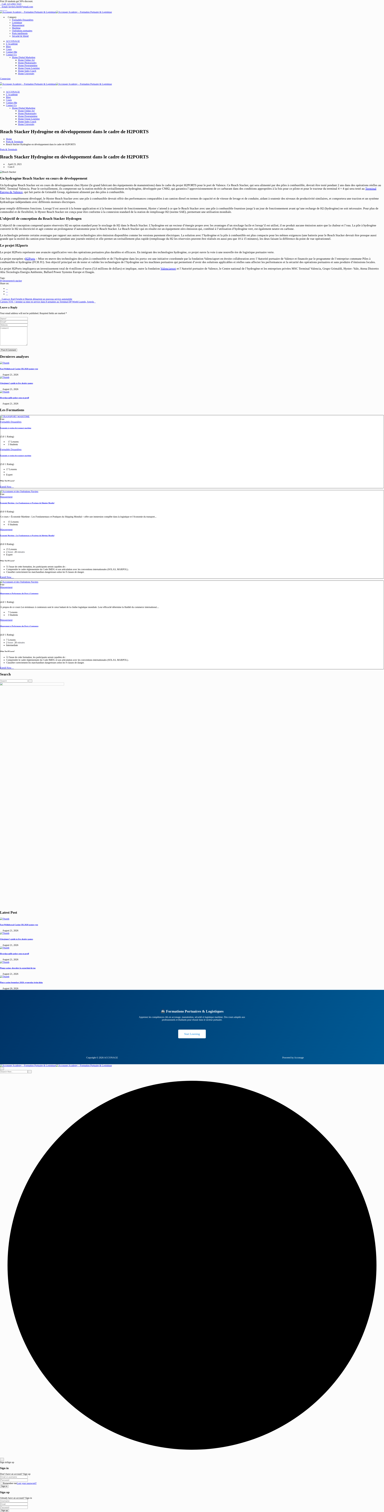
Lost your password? (27, 1483)
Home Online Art (26, 60)
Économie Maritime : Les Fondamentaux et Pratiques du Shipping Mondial (27, 503)
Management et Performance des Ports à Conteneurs (19, 593)
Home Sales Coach (27, 71)
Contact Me (11, 52)
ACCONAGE (13, 41)
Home (9, 139)
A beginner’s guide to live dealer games (16, 383)
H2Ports (30, 258)
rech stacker (16, 280)
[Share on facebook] (7, 288)
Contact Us (11, 54)
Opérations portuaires (22, 30)
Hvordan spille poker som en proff (14, 398)
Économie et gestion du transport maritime (15, 428)
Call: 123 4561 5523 (11, 4)
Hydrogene (5, 280)
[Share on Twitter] (7, 291)
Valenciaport (168, 268)
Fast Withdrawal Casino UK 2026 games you (19, 369)
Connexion (5, 78)
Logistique (17, 22)
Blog (8, 46)
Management (18, 25)
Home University (26, 73)
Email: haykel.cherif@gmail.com (17, 6)
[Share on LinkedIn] (7, 294)
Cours (9, 49)
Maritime (16, 28)
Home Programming (27, 65)
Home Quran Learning (29, 68)
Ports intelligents (20, 33)
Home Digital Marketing (23, 57)
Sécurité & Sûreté (20, 36)
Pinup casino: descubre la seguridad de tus (18, 968)
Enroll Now (5, 486)
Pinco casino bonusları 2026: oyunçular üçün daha (21, 982)
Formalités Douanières (22, 20)
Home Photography (27, 63)
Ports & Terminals (14, 141)
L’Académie (12, 44)
